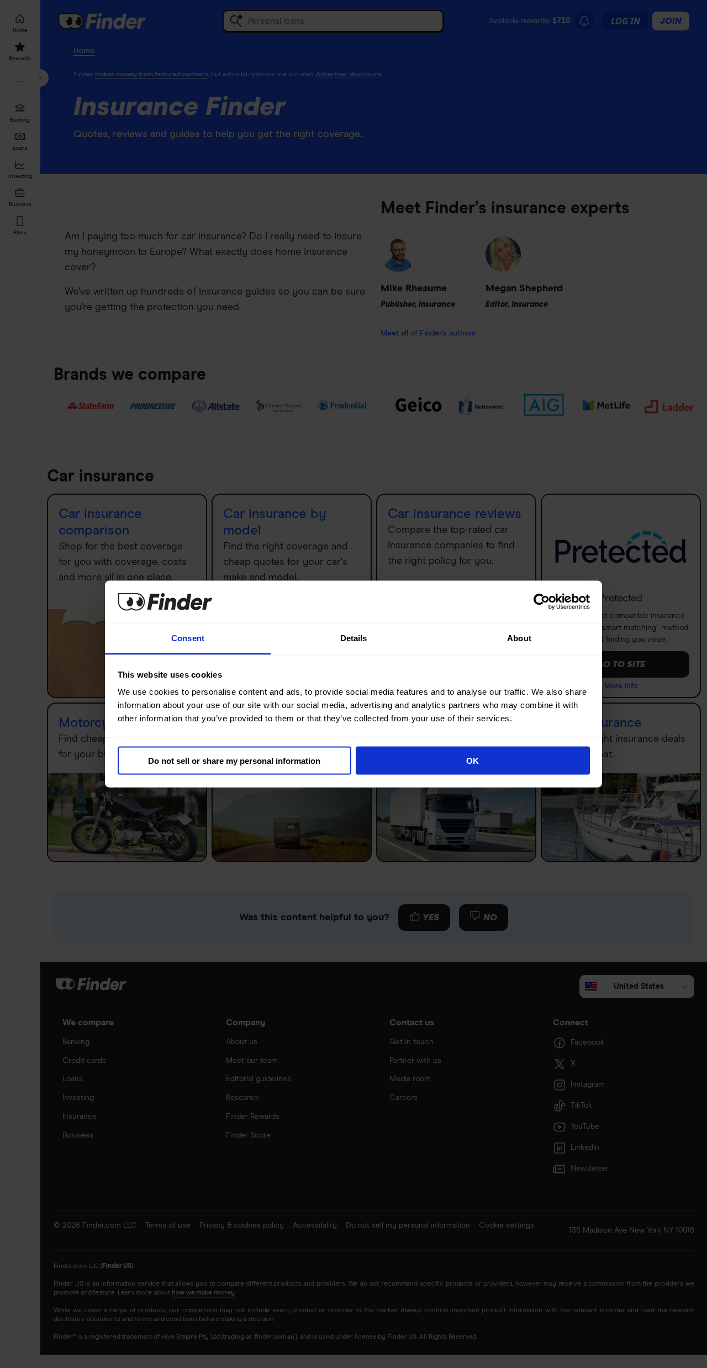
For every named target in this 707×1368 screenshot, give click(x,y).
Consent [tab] (187, 638)
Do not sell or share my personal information (234, 760)
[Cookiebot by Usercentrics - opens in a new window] (541, 601)
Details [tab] (353, 638)
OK (472, 760)
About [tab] (519, 638)
